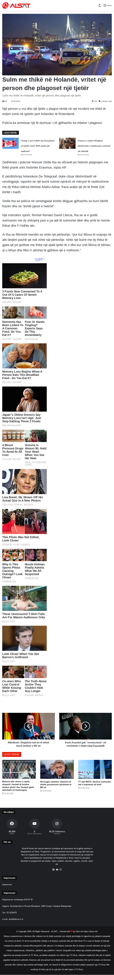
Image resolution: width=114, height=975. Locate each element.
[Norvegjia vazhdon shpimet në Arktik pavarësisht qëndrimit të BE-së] (57, 769)
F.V (5, 101)
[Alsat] (16, 5)
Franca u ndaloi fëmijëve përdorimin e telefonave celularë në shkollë (94, 145)
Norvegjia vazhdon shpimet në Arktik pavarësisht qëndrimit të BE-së (55, 784)
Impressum (7, 884)
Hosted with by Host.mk (71, 931)
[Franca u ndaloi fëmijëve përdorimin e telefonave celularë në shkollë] (67, 143)
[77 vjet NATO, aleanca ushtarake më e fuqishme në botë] (95, 769)
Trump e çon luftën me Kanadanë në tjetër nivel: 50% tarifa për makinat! (37, 145)
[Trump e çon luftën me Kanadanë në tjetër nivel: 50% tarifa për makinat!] (10, 143)
